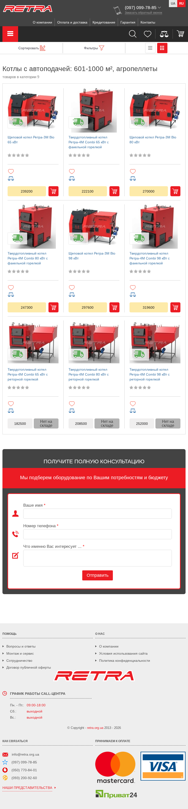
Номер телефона (41, 526)
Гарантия (127, 22)
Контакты (148, 22)
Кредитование (104, 22)
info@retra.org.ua (25, 754)
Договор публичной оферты (28, 667)
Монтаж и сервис (20, 653)
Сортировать (28, 48)
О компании (42, 22)
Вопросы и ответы (20, 646)
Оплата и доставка (72, 22)
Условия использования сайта (123, 653)
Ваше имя (34, 505)
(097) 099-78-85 (24, 762)
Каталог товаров (10, 34)
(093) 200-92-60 (24, 778)
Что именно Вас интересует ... (53, 546)
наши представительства (27, 788)
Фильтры (91, 48)
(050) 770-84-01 (24, 770)
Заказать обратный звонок (143, 12)
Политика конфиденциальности (124, 660)
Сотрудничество (19, 660)
